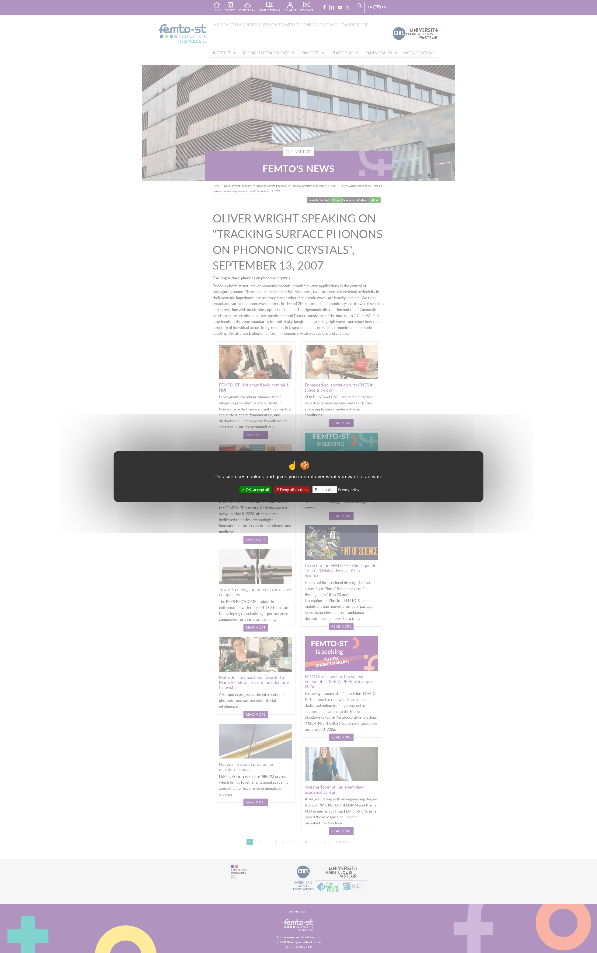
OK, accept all (257, 490)
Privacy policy (348, 490)
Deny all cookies (293, 490)
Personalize (325, 490)
